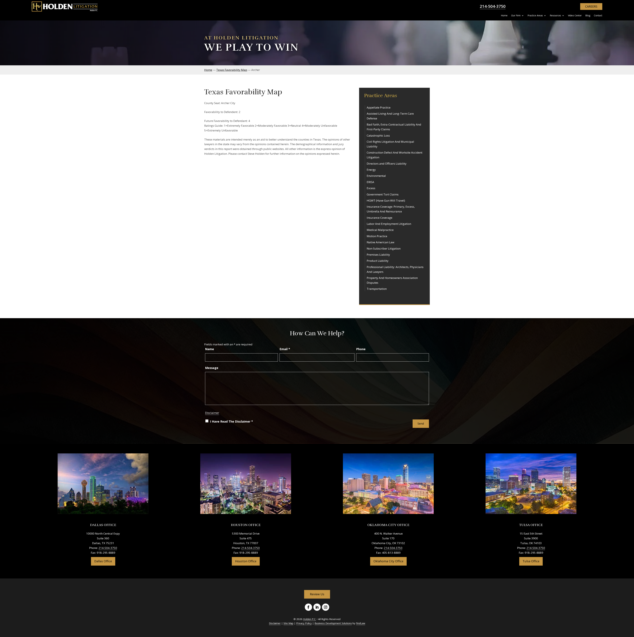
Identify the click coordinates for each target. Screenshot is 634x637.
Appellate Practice (378, 107)
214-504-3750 (493, 6)
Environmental (376, 176)
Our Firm (516, 15)
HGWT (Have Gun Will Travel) (386, 200)
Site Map (288, 623)
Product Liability (377, 261)
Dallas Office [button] (103, 561)
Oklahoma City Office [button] (388, 561)
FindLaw (360, 623)
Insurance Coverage (379, 218)
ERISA (370, 182)
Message (211, 368)
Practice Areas (535, 15)
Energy (371, 170)
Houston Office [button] (245, 561)
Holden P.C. (309, 619)
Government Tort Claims (383, 194)
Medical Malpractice (380, 230)
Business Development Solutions (333, 623)
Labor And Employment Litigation (389, 224)
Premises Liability (378, 254)
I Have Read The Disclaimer (231, 421)
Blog (587, 15)
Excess (371, 188)
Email (285, 349)
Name (209, 349)
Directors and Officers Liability (386, 163)
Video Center (575, 15)
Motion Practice (377, 236)
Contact (598, 15)
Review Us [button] (317, 594)
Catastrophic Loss (378, 135)
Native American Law (380, 242)
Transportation (377, 289)
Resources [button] (555, 15)
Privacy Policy (304, 623)
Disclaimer (212, 413)
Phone (361, 349)
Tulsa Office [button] (531, 561)
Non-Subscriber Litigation (384, 248)
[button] (630, 613)
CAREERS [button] (591, 6)
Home (504, 15)
